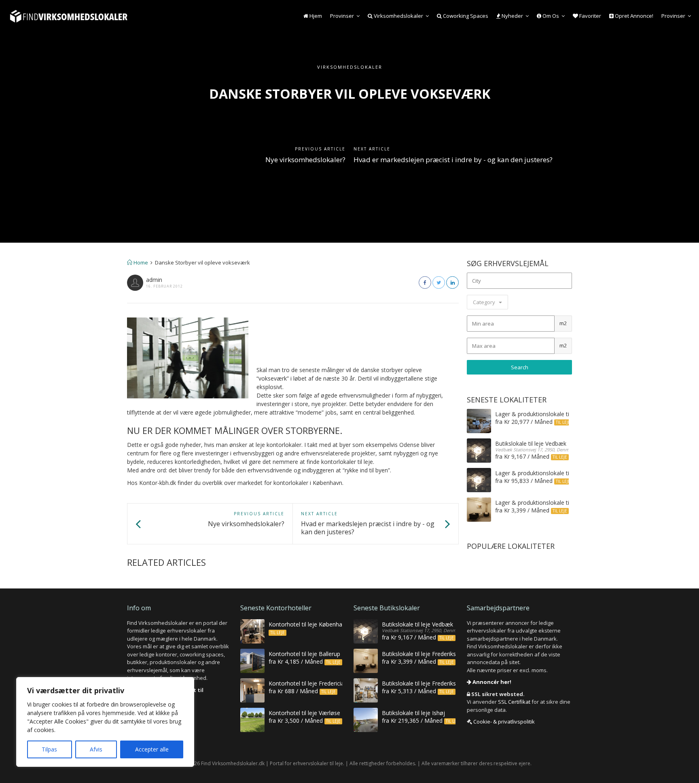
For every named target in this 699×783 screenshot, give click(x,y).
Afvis (96, 749)
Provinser (342, 15)
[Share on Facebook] (425, 282)
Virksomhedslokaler (398, 15)
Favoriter (589, 15)
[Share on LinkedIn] (452, 282)
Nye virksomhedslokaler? (305, 159)
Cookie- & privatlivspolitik (504, 721)
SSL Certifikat (514, 701)
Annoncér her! (491, 682)
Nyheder (511, 15)
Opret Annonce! (633, 15)
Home (140, 262)
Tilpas (49, 749)
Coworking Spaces (465, 15)
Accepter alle (152, 749)
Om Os (550, 15)
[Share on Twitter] (438, 282)
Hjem (315, 15)
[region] (105, 722)
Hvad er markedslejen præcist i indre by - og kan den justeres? (453, 159)
